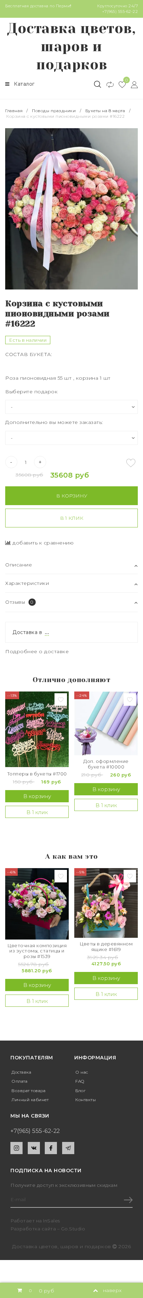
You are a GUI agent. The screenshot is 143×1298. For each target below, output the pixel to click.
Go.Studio (73, 1228)
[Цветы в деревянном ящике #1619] (106, 903)
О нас (81, 1072)
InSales (51, 1220)
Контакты (85, 1099)
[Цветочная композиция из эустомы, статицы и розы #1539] (37, 904)
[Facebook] (51, 1148)
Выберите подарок (31, 391)
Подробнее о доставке (37, 651)
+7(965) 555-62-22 (120, 11)
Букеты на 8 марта (105, 110)
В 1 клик (71, 518)
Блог (80, 1090)
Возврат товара (28, 1090)
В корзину (71, 496)
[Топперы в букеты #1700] (37, 729)
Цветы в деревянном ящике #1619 (106, 946)
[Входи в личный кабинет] (132, 84)
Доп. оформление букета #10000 (106, 764)
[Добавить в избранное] (131, 463)
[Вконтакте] (34, 1148)
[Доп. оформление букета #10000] (106, 723)
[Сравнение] (107, 84)
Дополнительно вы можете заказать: (54, 422)
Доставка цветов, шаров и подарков (71, 46)
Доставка (21, 1072)
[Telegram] (68, 1148)
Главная (14, 110)
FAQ (79, 1081)
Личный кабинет (30, 1099)
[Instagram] (16, 1148)
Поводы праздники (54, 110)
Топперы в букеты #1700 (37, 774)
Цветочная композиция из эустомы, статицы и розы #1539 (37, 951)
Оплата (19, 1081)
